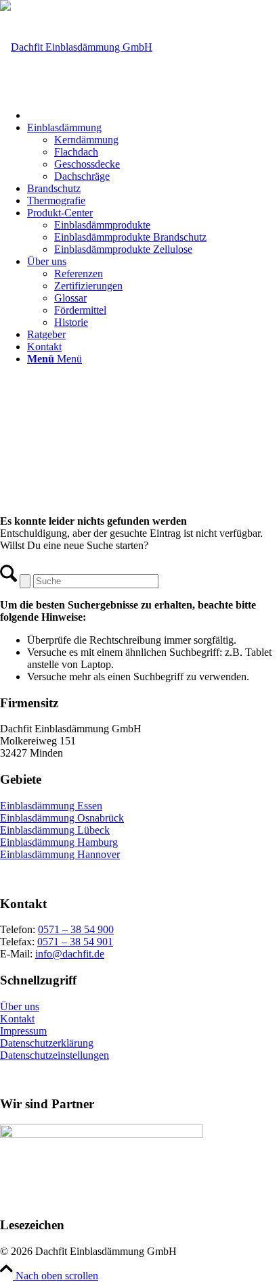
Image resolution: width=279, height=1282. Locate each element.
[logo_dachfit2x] (76, 47)
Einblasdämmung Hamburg (59, 842)
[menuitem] (153, 113)
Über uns (19, 1006)
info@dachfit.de (69, 953)
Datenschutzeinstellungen (54, 1055)
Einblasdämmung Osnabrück (62, 818)
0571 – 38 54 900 (76, 929)
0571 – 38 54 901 (75, 941)
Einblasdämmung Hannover (60, 854)
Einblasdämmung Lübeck (55, 830)
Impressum (23, 1031)
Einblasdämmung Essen (51, 805)
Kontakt (17, 1018)
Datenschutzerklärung (46, 1043)
